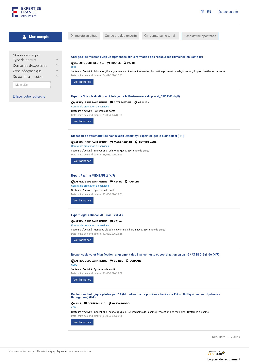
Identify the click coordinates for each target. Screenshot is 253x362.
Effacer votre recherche (29, 96)
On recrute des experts (121, 36)
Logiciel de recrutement (223, 359)
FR (202, 12)
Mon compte (38, 37)
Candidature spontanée (200, 36)
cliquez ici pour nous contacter (73, 351)
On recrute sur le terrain (160, 36)
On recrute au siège (84, 36)
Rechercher (53, 84)
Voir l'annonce (82, 81)
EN (209, 12)
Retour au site (228, 12)
